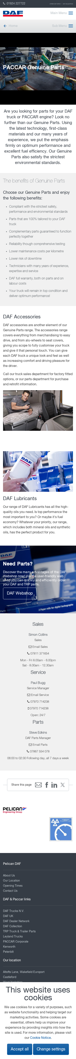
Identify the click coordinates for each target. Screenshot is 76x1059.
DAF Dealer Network (16, 921)
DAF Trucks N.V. (13, 911)
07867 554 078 (39, 751)
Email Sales (40, 646)
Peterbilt (8, 951)
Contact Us (10, 891)
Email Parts (40, 744)
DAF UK (8, 916)
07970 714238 (39, 701)
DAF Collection (68, 3)
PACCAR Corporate (15, 941)
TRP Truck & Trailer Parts (19, 931)
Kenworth (9, 946)
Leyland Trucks (13, 936)
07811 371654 (39, 653)
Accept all (19, 1049)
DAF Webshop (20, 593)
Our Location (11, 880)
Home (13, 26)
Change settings (51, 1049)
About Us (9, 875)
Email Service (40, 695)
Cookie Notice (40, 1038)
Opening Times (12, 885)
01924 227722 (15, 3)
